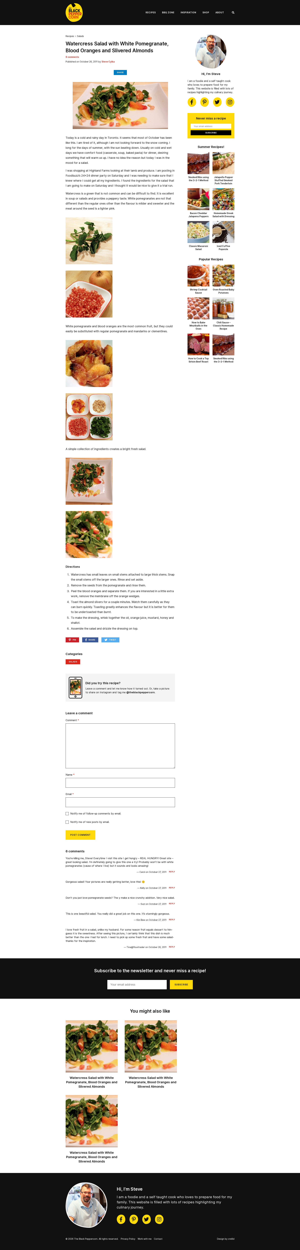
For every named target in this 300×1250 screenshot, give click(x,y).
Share (120, 72)
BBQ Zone (168, 12)
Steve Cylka (108, 61)
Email (70, 794)
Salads (80, 36)
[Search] (233, 12)
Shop (205, 12)
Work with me (145, 1239)
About (219, 12)
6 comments (72, 57)
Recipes (151, 12)
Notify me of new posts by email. (89, 822)
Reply (172, 871)
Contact (158, 1239)
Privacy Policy (128, 1239)
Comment (72, 720)
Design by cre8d (225, 1239)
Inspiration (188, 12)
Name (70, 774)
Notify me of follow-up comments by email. (95, 813)
